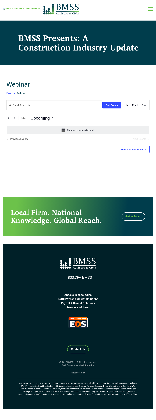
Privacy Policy (78, 372)
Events (10, 93)
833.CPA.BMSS (80, 277)
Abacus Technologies (78, 294)
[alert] (78, 130)
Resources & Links (78, 307)
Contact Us (78, 349)
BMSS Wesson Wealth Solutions (78, 299)
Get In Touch (133, 216)
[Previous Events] (8, 118)
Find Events (111, 105)
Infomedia (88, 365)
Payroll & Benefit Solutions (78, 303)
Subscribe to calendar (132, 149)
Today (23, 118)
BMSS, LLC (72, 362)
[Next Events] (14, 118)
